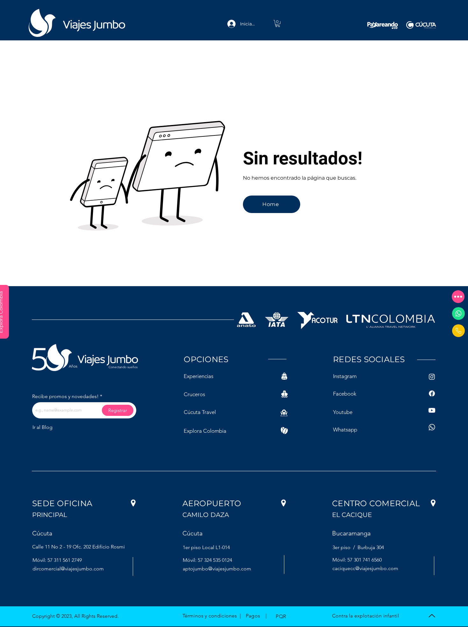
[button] (458, 296)
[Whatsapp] (458, 313)
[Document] (458, 330)
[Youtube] (432, 410)
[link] (277, 23)
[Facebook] (432, 393)
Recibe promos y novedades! (65, 396)
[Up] (431, 616)
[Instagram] (432, 377)
